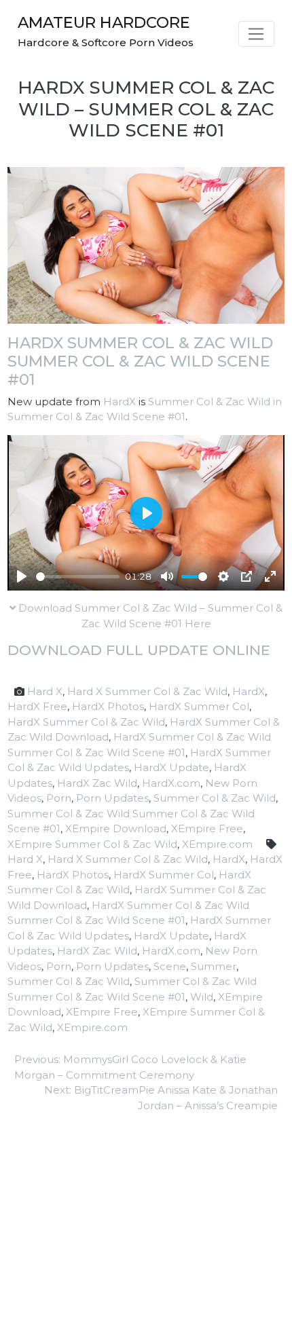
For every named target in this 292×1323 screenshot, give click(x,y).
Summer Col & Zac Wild (214, 797)
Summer (213, 966)
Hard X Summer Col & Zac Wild (147, 691)
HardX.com (171, 783)
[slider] (78, 576)
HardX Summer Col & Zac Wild (86, 721)
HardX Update (171, 767)
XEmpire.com (217, 844)
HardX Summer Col (199, 706)
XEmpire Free (207, 828)
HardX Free (37, 706)
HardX (119, 401)
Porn (58, 797)
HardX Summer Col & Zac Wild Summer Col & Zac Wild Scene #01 (140, 361)
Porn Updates (112, 797)
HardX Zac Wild (97, 783)
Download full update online (138, 649)
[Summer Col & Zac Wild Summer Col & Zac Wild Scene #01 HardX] (146, 244)
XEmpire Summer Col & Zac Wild (92, 844)
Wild (201, 996)
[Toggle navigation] (256, 34)
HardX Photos (108, 706)
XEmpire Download (115, 828)
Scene (169, 966)
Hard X (44, 691)
